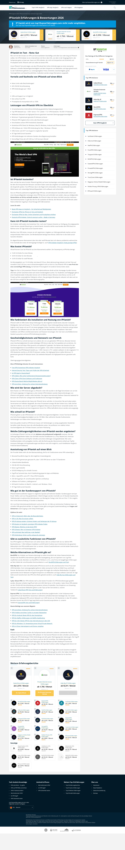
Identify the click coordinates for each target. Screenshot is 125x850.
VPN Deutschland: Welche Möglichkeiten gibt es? (27, 381)
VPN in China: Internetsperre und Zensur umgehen (28, 626)
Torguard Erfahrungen (95, 154)
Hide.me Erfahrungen (94, 141)
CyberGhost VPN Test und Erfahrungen (30, 590)
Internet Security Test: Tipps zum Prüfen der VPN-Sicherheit (30, 370)
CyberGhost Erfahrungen (28, 32)
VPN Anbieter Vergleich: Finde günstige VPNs (62, 243)
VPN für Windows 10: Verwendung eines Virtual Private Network (32, 623)
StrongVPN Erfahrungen (95, 173)
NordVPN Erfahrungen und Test (58, 562)
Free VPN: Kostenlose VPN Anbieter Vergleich (26, 368)
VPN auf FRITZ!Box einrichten (19, 788)
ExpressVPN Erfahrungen (100, 116)
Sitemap (95, 793)
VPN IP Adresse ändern (17, 790)
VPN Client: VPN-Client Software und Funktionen (27, 378)
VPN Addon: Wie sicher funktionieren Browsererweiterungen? (31, 376)
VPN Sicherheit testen (17, 798)
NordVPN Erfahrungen (100, 32)
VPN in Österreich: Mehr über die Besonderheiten (27, 516)
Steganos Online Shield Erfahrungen (99, 182)
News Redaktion (97, 788)
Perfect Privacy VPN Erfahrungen (98, 186)
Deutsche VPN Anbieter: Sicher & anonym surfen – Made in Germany (33, 217)
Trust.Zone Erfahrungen (95, 177)
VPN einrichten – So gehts (18, 785)
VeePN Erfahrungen (94, 145)
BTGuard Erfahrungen (94, 191)
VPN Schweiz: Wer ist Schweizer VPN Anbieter (26, 529)
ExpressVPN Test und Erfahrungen (28, 602)
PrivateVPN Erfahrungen (95, 168)
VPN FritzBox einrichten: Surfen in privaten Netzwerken (29, 612)
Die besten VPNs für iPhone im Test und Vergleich (27, 212)
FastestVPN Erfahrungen (95, 164)
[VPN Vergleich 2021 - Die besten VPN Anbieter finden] (19, 7)
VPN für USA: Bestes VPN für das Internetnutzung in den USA (31, 621)
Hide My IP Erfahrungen (100, 101)
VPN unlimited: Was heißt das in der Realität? (26, 532)
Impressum (96, 785)
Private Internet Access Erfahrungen (64, 32)
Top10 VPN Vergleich (38, 7)
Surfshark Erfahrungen (95, 136)
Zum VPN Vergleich (100, 123)
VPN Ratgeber (78, 7)
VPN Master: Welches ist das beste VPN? (24, 527)
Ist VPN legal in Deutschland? (21, 373)
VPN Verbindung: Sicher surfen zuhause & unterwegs (28, 535)
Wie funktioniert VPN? (17, 793)
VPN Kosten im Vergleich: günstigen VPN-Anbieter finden (29, 524)
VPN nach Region (66, 7)
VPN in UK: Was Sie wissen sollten (22, 519)
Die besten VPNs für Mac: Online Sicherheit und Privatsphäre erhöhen (34, 214)
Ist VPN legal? (14, 796)
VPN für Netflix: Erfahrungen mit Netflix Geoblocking (28, 618)
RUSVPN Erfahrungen (94, 159)
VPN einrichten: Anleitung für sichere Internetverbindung (29, 384)
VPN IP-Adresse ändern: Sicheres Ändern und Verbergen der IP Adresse (34, 521)
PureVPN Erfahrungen (94, 150)
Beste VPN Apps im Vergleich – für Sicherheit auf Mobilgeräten (31, 209)
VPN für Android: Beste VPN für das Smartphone (27, 615)
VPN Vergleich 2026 (14, 13)
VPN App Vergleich (52, 7)
